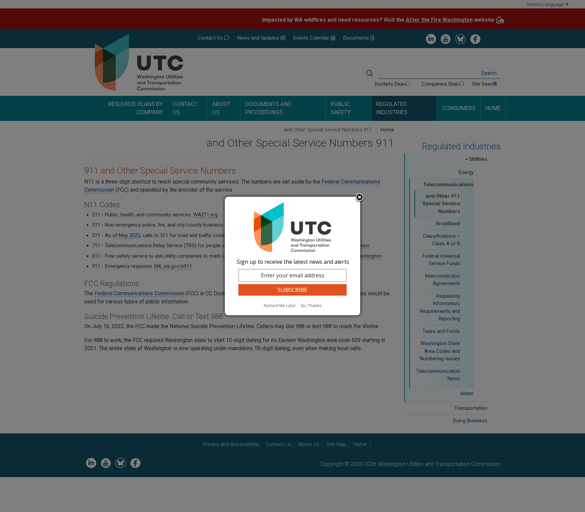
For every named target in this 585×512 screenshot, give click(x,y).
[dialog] (292, 256)
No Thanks (311, 305)
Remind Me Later (280, 305)
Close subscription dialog (359, 198)
